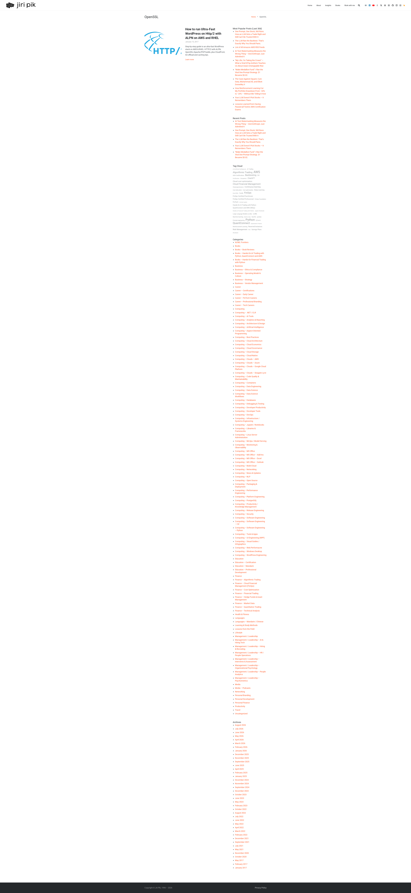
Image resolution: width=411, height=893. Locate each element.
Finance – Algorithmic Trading (248, 580)
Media (237, 684)
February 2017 (241, 864)
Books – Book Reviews (244, 249)
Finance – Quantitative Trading (248, 607)
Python (250, 219)
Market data (247, 217)
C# (258, 175)
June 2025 (239, 765)
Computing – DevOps (244, 415)
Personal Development (244, 699)
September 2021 (242, 842)
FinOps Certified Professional (243, 199)
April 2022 (239, 827)
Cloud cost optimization (242, 181)
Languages (240, 618)
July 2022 (239, 816)
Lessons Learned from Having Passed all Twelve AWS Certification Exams (250, 107)
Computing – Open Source (246, 480)
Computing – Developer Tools (247, 411)
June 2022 (239, 820)
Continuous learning (253, 187)
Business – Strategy (243, 280)
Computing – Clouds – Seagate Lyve (250, 373)
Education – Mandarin (244, 566)
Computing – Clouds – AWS (247, 359)
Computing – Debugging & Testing (249, 404)
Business (239, 266)
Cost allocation (237, 190)
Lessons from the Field (244, 629)
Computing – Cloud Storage (247, 352)
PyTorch (258, 220)
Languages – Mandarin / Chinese (249, 621)
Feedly (241, 193)
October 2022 (240, 809)
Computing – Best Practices (247, 337)
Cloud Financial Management (247, 184)
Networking (240, 692)
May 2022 (239, 824)
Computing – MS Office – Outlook (249, 462)
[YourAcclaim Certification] (385, 5)
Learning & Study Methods (246, 625)
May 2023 (239, 802)
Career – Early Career (244, 294)
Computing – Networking (245, 469)
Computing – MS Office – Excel (248, 458)
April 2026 (239, 740)
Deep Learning (259, 190)
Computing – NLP (242, 477)
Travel (237, 710)
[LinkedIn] (370, 5)
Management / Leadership (246, 636)
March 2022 (240, 831)
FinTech (235, 202)
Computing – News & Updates (248, 473)
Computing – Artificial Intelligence (249, 327)
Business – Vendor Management (249, 283)
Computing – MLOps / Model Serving (250, 441)
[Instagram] (396, 5)
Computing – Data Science (246, 390)
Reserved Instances (255, 227)
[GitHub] (393, 5)
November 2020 (242, 853)
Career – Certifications (244, 290)
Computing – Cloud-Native (246, 355)
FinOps (247, 192)
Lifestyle (238, 632)
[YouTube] (373, 5)
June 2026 (239, 732)
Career (238, 287)
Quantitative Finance (256, 223)
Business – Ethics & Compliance (248, 269)
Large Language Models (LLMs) (242, 214)
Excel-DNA (235, 193)
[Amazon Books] (377, 5)
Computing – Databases (245, 400)
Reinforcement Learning (240, 226)
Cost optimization (248, 190)
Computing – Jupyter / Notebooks (249, 425)
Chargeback (243, 178)
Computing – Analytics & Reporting (250, 320)
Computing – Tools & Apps (246, 534)
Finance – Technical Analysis (247, 611)
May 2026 (239, 736)
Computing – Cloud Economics (248, 344)
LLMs (255, 214)
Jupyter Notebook (259, 211)
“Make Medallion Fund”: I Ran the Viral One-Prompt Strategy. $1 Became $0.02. (249, 72)
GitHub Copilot (243, 202)
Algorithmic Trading (242, 172)
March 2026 (240, 743)
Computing (239, 309)
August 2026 (240, 725)
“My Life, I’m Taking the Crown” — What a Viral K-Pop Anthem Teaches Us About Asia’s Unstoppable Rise (250, 63)
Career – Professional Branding (248, 301)
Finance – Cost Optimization (247, 590)
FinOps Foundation (260, 199)
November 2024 (242, 783)
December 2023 (242, 791)
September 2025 (242, 761)
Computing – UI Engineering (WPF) (250, 538)
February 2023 (241, 805)
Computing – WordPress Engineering (250, 555)
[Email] (366, 5)
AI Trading (250, 169)
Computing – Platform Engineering (249, 497)
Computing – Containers (245, 383)
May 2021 (239, 849)
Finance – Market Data (245, 603)
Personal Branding (243, 695)
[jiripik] (21, 5)
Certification (236, 178)
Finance (238, 576)
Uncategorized (241, 713)
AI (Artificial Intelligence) (239, 169)
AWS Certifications (238, 175)
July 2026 (239, 729)
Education (239, 559)
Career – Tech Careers (244, 305)
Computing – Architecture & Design (250, 323)
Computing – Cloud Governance (248, 348)
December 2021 (242, 838)
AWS (256, 172)
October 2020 (240, 857)
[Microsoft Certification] (389, 5)
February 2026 (241, 747)
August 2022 (240, 813)
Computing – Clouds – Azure (247, 363)
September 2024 (242, 787)
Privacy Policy (261, 888)
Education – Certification (245, 562)
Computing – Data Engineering (248, 386)
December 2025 (242, 754)
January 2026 (241, 751)
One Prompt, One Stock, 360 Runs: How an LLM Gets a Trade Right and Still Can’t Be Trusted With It (250, 34)
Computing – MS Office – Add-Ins (249, 455)
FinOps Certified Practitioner (243, 196)
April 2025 (239, 769)
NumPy (254, 217)
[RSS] (404, 5)
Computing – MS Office (245, 451)
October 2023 (240, 794)
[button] (359, 5)
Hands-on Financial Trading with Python (243, 211)
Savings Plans (256, 229)
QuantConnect (241, 223)
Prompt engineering (239, 220)
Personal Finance (242, 703)
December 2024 (242, 780)
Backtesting (250, 175)
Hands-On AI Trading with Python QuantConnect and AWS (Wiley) (244, 206)
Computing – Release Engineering (249, 510)
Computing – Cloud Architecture (248, 341)
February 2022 (241, 835)
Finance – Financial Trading (246, 593)
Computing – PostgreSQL (246, 500)
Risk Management (240, 229)
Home (253, 17)
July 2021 (239, 846)
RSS (249, 229)
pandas (259, 217)
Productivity (240, 706)
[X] (381, 5)
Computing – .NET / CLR (245, 312)
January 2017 (241, 868)
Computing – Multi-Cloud (245, 466)
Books (237, 246)
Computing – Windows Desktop (248, 551)
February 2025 (241, 772)
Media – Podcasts (242, 688)
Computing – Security (244, 514)
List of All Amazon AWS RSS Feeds (250, 47)
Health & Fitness (242, 614)
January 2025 (241, 776)
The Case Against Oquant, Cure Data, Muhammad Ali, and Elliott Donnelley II (248, 82)
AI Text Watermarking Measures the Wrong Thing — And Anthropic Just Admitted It (250, 54)
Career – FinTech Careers (246, 298)
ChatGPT (251, 178)
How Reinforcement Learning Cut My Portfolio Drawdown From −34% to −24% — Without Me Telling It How (250, 91)
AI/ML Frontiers (241, 242)
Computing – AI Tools (244, 316)
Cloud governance (238, 187)
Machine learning (238, 217)
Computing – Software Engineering (250, 518)
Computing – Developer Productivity (250, 407)
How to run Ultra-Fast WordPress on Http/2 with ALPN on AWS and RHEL (203, 33)
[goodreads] (400, 5)
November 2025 (242, 758)
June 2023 (239, 798)
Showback (235, 232)
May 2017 (239, 860)
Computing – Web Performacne (248, 548)
